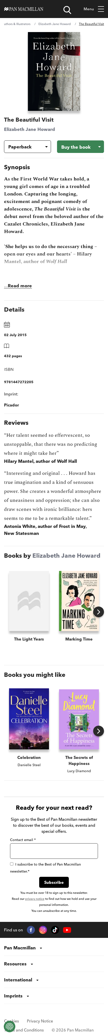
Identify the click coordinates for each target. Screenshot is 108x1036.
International (18, 980)
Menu (89, 9)
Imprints (13, 996)
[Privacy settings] (9, 1026)
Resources (15, 964)
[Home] (23, 9)
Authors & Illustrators (16, 24)
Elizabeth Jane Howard (54, 24)
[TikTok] (55, 930)
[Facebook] (31, 930)
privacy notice (34, 899)
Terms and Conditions (24, 1029)
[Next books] (98, 611)
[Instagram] (43, 930)
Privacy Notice (40, 1020)
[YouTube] (67, 930)
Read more (20, 286)
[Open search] (67, 10)
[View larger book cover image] (54, 71)
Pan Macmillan (20, 948)
